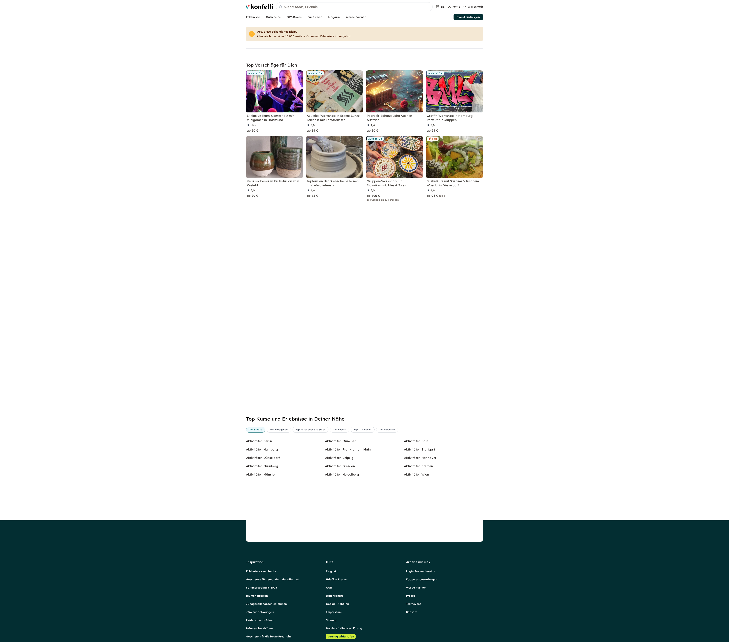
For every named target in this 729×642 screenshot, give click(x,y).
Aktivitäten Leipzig (339, 458)
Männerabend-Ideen (260, 628)
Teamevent (413, 604)
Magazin (334, 17)
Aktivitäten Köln (416, 441)
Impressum (334, 612)
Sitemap (331, 620)
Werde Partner (356, 17)
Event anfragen (468, 17)
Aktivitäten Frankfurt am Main (348, 449)
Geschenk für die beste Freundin (268, 636)
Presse (410, 595)
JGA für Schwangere (260, 612)
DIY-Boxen (294, 17)
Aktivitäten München (341, 441)
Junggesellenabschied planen (266, 604)
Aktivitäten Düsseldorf (263, 458)
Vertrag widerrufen (340, 636)
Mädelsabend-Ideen (260, 620)
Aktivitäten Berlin (259, 441)
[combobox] (354, 7)
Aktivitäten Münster (261, 474)
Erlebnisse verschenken (262, 571)
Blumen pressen (257, 595)
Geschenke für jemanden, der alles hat (272, 579)
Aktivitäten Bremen (418, 466)
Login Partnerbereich (420, 571)
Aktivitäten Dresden (340, 466)
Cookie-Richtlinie (338, 604)
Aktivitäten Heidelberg (342, 474)
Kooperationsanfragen (421, 579)
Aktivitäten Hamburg (262, 449)
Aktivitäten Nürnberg (262, 466)
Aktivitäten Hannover (420, 458)
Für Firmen (315, 17)
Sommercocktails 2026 (261, 587)
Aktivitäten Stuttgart (419, 449)
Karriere (411, 612)
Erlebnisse (253, 17)
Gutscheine (273, 17)
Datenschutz (334, 595)
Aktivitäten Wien (416, 474)
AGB (329, 587)
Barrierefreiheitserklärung (344, 628)
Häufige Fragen (337, 579)
